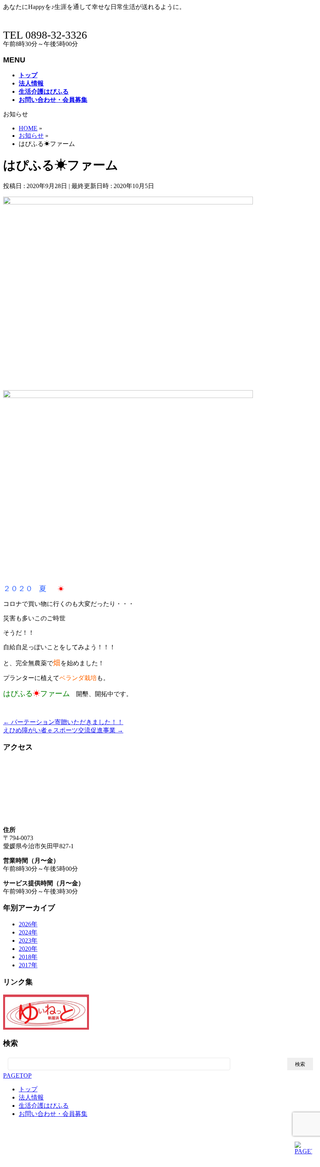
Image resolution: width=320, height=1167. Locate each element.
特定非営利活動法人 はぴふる (79, 1159)
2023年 (28, 940)
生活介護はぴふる (44, 1105)
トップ (28, 1089)
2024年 (28, 932)
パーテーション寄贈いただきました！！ (63, 722)
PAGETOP (17, 1075)
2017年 (28, 965)
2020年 (28, 948)
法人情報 (31, 1097)
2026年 (28, 924)
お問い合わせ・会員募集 (53, 1113)
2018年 (28, 957)
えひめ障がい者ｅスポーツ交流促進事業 (63, 730)
